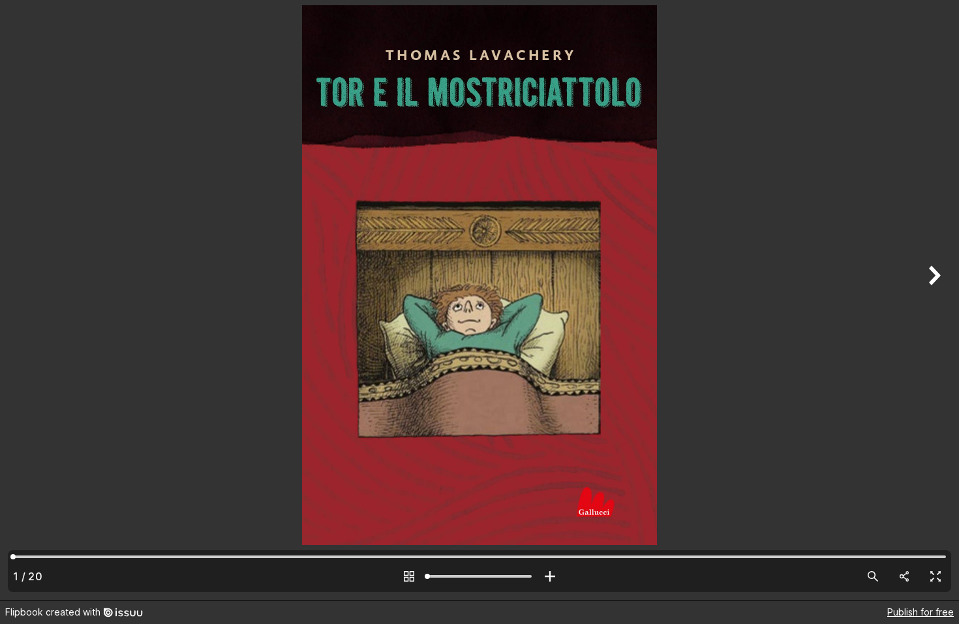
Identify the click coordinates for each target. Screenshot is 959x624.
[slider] (479, 576)
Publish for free (920, 611)
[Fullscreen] (935, 576)
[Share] (904, 576)
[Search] (873, 576)
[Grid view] (409, 576)
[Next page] (933, 300)
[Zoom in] (550, 576)
